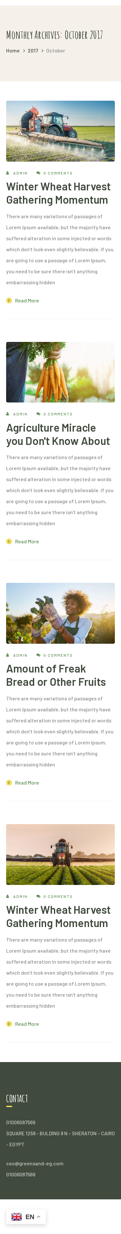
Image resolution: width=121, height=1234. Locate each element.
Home (13, 50)
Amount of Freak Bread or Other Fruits (56, 675)
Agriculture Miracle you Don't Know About (58, 434)
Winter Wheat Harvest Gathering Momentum (58, 192)
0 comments (58, 173)
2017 (33, 50)
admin (20, 173)
